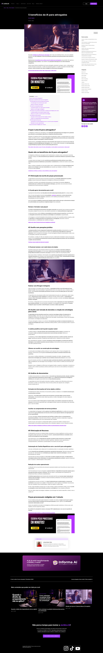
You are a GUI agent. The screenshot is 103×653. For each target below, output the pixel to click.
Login (86, 3)
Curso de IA (29, 3)
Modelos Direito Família (86, 85)
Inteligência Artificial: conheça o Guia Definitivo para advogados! (42, 170)
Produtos (12, 3)
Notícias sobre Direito (85, 92)
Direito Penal (84, 77)
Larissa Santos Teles (47, 542)
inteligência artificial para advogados (41, 54)
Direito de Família (85, 73)
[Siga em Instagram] (82, 126)
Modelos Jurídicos (39, 3)
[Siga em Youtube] (84, 126)
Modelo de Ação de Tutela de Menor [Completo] (78, 606)
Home (5, 7)
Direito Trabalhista (85, 78)
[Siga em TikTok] (87, 126)
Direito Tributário (84, 80)
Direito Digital (11, 7)
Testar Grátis (93, 3)
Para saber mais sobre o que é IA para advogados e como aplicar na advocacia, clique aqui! (48, 147)
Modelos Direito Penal (85, 87)
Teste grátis (89, 119)
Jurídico (83, 82)
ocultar (36, 96)
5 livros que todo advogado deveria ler (88, 57)
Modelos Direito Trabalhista (86, 89)
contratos (54, 195)
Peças (17, 3)
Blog (33, 3)
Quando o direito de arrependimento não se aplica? (24, 609)
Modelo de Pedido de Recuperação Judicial (89, 59)
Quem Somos (23, 3)
